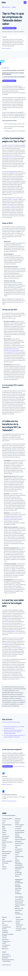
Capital (3, 828)
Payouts (4, 857)
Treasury (4, 868)
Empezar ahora (7, 766)
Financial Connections (7, 842)
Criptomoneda (5, 836)
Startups (17, 822)
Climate (4, 832)
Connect (4, 834)
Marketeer (12, 631)
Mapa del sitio (5, 939)
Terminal (4, 867)
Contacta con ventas (19, 766)
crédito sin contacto (13, 199)
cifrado (12, 517)
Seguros (17, 860)
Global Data (21, 647)
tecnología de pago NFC (10, 171)
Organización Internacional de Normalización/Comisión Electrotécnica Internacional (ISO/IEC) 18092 (14, 350)
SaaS (16, 847)
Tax (3, 865)
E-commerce (18, 828)
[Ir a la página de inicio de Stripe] (3, 813)
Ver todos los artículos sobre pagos (11, 722)
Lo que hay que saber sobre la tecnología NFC (13, 76)
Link (3, 849)
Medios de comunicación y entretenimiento (19, 863)
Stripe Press (19, 926)
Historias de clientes (7, 921)
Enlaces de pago (6, 853)
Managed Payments (7, 851)
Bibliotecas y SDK (19, 908)
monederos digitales (10, 206)
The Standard (5, 644)
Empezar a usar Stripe (9, 28)
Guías (3, 919)
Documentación (19, 899)
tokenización (7, 517)
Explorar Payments (7, 784)
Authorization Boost (7, 824)
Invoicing (4, 845)
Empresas (17, 821)
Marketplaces (18, 841)
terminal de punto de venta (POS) (10, 156)
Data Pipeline (5, 838)
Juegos (16, 854)
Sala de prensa (19, 925)
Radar (3, 859)
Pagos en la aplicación (20, 839)
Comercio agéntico (19, 824)
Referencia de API (19, 901)
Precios (4, 821)
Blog (3, 923)
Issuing (3, 847)
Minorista (17, 876)
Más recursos (6, 7)
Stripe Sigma (5, 863)
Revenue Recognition (7, 861)
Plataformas (18, 845)
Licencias (4, 937)
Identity (4, 844)
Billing (3, 826)
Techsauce (5, 621)
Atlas (3, 822)
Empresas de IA (18, 849)
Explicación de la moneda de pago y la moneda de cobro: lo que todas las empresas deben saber (13, 731)
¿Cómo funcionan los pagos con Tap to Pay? (13, 70)
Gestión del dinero (19, 843)
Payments (4, 855)
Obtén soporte (5, 954)
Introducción (5, 67)
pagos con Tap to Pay (9, 145)
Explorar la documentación (9, 801)
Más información (6, 48)
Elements (4, 840)
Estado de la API (19, 903)
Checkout (4, 830)
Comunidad (5, 925)
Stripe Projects (18, 910)
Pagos (14, 7)
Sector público (18, 874)
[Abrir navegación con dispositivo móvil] (25, 2)
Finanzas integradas (20, 830)
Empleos (18, 923)
